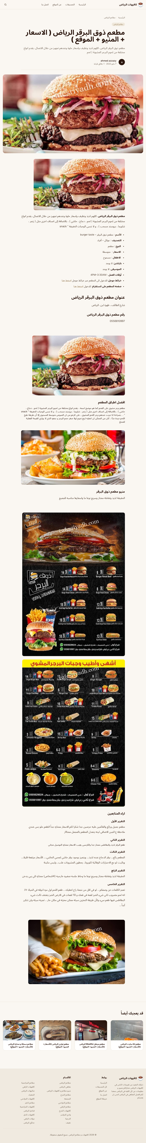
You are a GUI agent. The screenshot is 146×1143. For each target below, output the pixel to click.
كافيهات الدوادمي (28, 1098)
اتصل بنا (45, 4)
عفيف (68, 1122)
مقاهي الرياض (65, 1086)
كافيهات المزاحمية (27, 1106)
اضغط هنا (66, 280)
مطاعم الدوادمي (64, 1102)
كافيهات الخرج (65, 1110)
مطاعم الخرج (66, 1094)
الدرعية (68, 1118)
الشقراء (32, 1094)
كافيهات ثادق (29, 1114)
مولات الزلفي (29, 1118)
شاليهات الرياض (28, 1090)
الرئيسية (82, 4)
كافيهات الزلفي (29, 1086)
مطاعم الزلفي (65, 1106)
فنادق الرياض (29, 1110)
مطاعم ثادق (30, 1102)
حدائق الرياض (29, 1122)
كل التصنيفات (101, 1086)
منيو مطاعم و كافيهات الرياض (59, 1090)
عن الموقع (57, 4)
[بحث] (5, 4)
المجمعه (67, 1098)
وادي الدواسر (66, 1114)
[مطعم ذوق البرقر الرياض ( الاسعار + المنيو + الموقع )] (73, 184)
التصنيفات (70, 4)
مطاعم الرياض (109, 17)
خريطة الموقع (101, 1098)
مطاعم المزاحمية (28, 1082)
